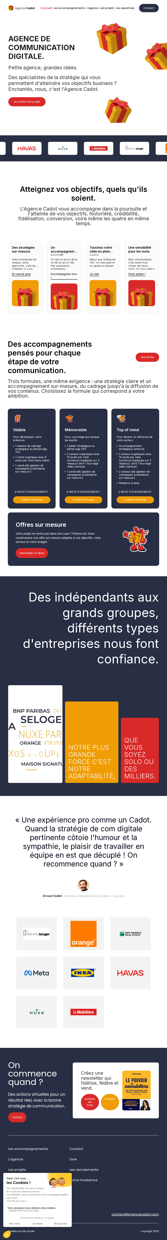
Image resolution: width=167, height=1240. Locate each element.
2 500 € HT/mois (31, 500)
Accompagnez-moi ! (64, 275)
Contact (149, 8)
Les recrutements (84, 1170)
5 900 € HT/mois (135, 500)
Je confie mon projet (27, 102)
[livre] (136, 1087)
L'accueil (46, 8)
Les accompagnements (69, 8)
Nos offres (147, 357)
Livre (73, 1159)
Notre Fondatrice (83, 1180)
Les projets (107, 8)
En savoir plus (21, 274)
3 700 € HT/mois (83, 500)
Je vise (94, 274)
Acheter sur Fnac (90, 1102)
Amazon (110, 1099)
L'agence (92, 8)
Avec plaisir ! (136, 274)
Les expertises (125, 8)
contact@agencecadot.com (135, 1214)
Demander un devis (31, 553)
